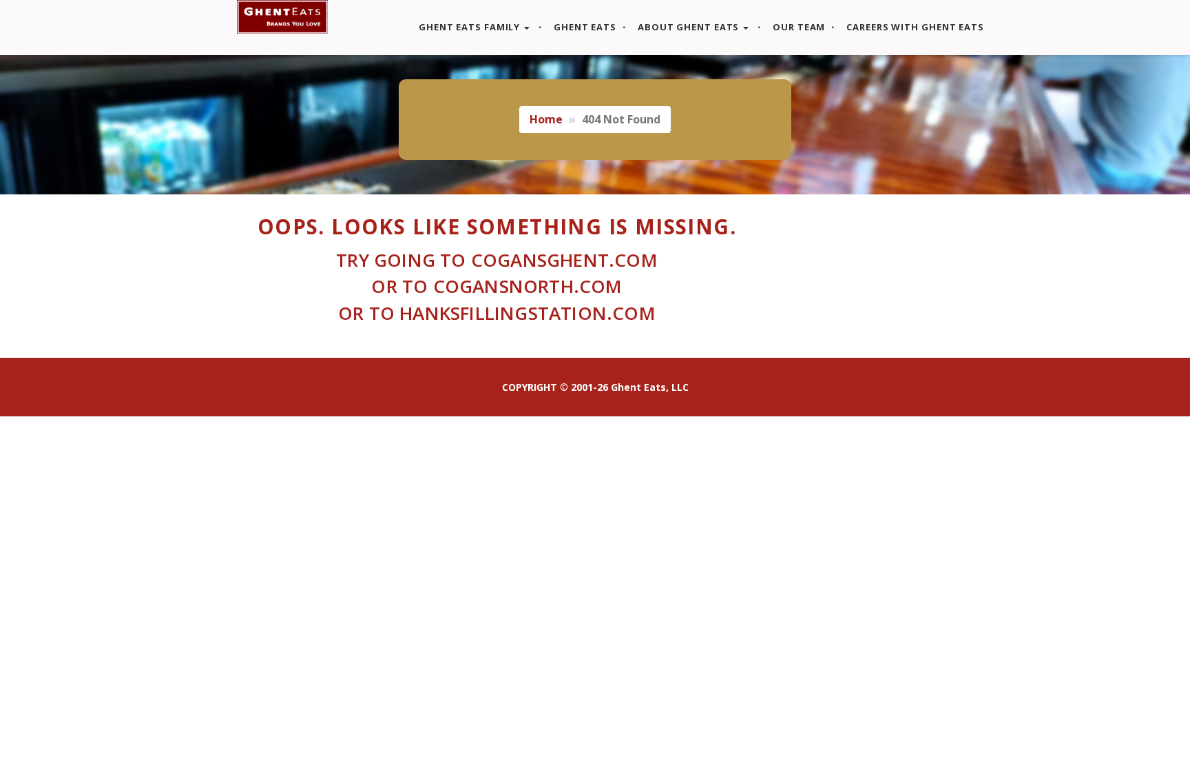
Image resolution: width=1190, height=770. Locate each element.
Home (546, 119)
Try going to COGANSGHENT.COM (497, 259)
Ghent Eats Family (469, 27)
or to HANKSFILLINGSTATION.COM (497, 313)
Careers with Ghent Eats (914, 27)
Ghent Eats (583, 27)
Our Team (797, 27)
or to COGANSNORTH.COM (496, 286)
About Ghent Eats (688, 27)
